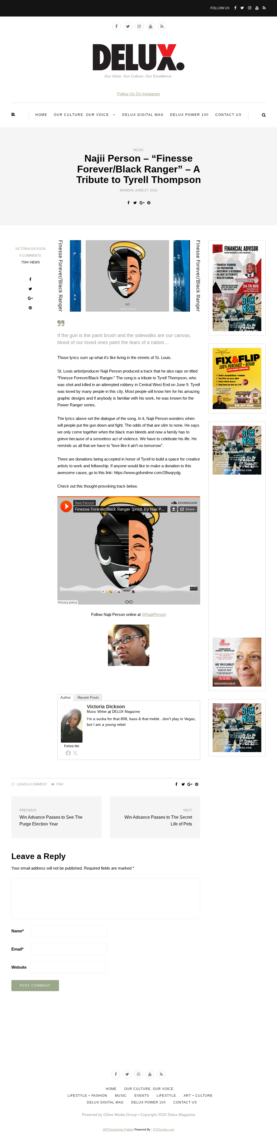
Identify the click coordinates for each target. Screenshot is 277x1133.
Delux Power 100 (189, 115)
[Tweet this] (135, 202)
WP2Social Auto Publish (118, 1129)
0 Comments (30, 255)
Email (17, 949)
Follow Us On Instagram (138, 94)
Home (41, 115)
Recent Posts (88, 698)
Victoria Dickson (30, 249)
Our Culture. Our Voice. (82, 115)
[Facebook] (68, 753)
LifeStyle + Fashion (87, 1096)
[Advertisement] (245, 556)
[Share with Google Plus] (141, 202)
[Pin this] (148, 202)
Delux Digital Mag (143, 115)
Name (17, 931)
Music (138, 150)
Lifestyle (166, 1096)
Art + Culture (198, 1096)
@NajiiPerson (154, 614)
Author (65, 698)
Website (19, 967)
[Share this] (128, 202)
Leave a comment (31, 784)
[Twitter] (75, 753)
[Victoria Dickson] (72, 723)
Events (141, 1096)
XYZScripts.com (163, 1129)
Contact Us (228, 115)
